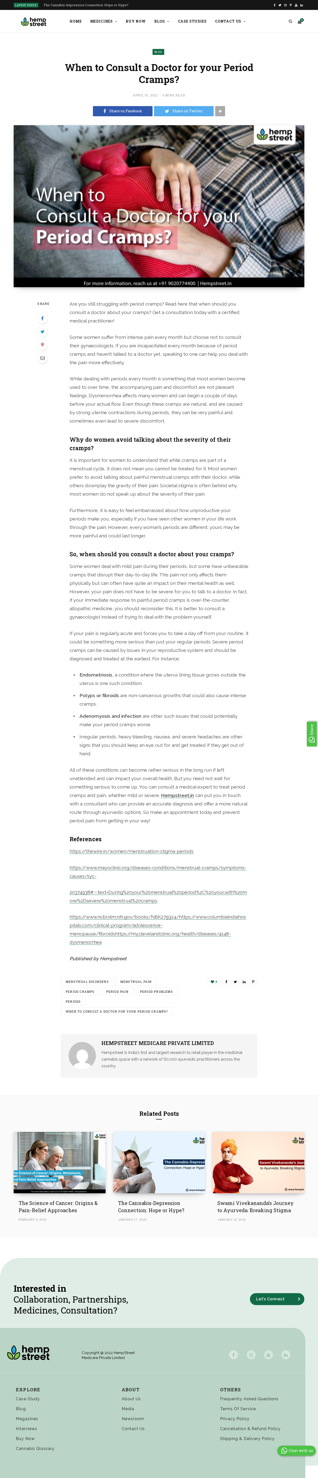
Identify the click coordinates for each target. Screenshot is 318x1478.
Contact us (228, 21)
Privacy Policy (234, 1418)
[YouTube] (268, 1354)
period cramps (80, 992)
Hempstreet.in (177, 795)
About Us (131, 1399)
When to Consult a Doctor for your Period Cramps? (117, 1011)
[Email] (42, 358)
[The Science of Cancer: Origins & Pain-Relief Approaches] (60, 1162)
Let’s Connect (270, 1299)
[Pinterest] (42, 344)
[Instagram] (251, 1354)
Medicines (101, 21)
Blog (159, 21)
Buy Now (136, 21)
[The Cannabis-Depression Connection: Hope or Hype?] (159, 1162)
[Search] (290, 21)
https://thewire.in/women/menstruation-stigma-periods (132, 851)
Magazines (27, 1418)
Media (128, 1408)
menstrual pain (136, 982)
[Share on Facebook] (42, 318)
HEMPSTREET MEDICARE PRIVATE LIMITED (157, 1043)
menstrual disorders (87, 982)
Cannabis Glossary (35, 1448)
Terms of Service (238, 1408)
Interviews (26, 1428)
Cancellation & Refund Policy (250, 1428)
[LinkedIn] (244, 982)
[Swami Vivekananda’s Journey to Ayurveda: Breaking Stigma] (258, 1162)
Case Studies (192, 21)
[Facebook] (233, 1354)
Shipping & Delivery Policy (247, 1438)
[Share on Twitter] (42, 331)
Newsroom (133, 1418)
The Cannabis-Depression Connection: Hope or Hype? (85, 5)
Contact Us (133, 1428)
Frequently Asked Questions (249, 1399)
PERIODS (73, 1001)
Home (75, 21)
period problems (156, 992)
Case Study (28, 1399)
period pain (117, 992)
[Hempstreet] (33, 21)
